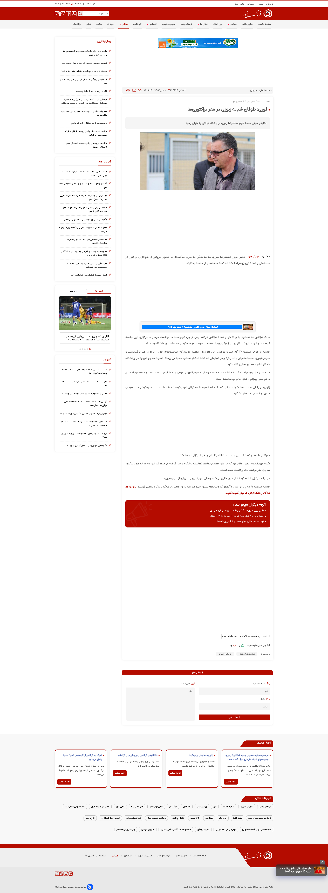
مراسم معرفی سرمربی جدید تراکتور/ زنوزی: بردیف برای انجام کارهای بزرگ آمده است (247, 757)
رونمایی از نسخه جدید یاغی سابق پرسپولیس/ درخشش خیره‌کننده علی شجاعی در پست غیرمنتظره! (83, 101)
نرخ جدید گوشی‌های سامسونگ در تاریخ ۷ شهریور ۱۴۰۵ (84, 435)
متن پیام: (185, 683)
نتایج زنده (240, 4)
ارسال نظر (234, 717)
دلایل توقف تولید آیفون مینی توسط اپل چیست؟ (84, 393)
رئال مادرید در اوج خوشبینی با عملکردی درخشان (85, 219)
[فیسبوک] (68, 13)
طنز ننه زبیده (137, 806)
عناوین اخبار (247, 24)
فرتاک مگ (77, 24)
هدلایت (209, 818)
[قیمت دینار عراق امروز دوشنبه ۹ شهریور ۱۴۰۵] (247, 327)
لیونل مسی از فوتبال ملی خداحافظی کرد (89, 275)
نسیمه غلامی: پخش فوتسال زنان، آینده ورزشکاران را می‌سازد (83, 229)
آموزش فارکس (147, 829)
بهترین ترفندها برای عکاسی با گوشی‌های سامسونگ (83, 413)
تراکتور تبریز (225, 654)
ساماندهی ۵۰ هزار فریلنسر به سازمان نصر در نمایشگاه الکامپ (87, 241)
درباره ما (269, 4)
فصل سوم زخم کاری (100, 806)
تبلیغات (251, 4)
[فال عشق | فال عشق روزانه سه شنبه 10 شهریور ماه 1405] (319, 870)
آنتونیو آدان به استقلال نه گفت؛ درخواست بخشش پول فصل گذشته (84, 173)
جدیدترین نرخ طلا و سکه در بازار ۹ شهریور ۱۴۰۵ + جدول (237, 515)
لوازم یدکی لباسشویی (226, 829)
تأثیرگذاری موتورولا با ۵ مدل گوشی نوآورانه (87, 445)
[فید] (74, 13)
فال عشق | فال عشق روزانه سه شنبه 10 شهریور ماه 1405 (295, 870)
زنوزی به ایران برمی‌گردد (201, 755)
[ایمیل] (134, 90)
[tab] (98, 291)
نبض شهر (120, 806)
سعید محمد (228, 806)
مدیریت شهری (169, 24)
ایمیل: (262, 698)
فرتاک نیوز (253, 256)
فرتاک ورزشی (265, 806)
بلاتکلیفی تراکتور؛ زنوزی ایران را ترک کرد (138, 755)
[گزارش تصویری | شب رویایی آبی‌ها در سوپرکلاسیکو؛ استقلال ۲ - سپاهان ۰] (85, 313)
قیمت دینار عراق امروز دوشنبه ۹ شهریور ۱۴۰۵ (192, 327)
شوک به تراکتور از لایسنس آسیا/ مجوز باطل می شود (82, 757)
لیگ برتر (173, 806)
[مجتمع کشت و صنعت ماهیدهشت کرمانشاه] (197, 43)
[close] (322, 862)
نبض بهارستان (156, 806)
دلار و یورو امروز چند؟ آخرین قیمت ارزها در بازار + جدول (236, 510)
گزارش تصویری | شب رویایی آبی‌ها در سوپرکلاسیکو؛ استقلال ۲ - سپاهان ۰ (87, 338)
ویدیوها (73, 291)
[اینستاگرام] (62, 13)
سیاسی (233, 24)
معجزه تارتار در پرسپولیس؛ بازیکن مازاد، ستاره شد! (84, 71)
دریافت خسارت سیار (156, 818)
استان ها (204, 24)
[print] (128, 90)
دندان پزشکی (178, 818)
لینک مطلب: (263, 636)
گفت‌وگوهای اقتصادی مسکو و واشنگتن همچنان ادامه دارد (83, 185)
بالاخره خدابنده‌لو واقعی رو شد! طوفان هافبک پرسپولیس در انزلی (86, 133)
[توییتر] (57, 13)
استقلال (186, 806)
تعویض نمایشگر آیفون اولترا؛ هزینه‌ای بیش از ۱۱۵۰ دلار (83, 383)
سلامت (99, 24)
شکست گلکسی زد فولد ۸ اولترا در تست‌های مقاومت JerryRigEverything (83, 371)
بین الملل (217, 24)
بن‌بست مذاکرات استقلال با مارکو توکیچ (89, 123)
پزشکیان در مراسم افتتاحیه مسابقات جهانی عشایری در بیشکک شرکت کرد (83, 197)
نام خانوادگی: (259, 683)
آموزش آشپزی (247, 806)
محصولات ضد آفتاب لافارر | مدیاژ (176, 829)
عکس (260, 4)
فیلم (88, 24)
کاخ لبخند (194, 818)
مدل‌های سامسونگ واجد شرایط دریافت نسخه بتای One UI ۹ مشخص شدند (83, 423)
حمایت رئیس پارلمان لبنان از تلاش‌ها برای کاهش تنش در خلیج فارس (85, 209)
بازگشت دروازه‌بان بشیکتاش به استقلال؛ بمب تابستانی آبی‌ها (86, 145)
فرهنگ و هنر (186, 24)
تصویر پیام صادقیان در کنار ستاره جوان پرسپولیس (84, 63)
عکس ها (99, 291)
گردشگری (137, 24)
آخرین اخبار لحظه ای (110, 818)
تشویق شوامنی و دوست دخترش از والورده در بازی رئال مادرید (84, 113)
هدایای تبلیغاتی (133, 818)
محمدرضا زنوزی (247, 654)
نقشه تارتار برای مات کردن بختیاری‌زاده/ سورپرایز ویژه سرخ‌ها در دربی (85, 53)
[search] (80, 13)
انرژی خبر (90, 818)
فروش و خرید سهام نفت (259, 818)
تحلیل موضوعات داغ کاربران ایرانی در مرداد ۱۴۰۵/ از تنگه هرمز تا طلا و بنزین (84, 253)
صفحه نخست (264, 24)
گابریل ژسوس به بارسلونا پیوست (91, 91)
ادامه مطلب (231, 781)
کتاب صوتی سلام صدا (75, 806)
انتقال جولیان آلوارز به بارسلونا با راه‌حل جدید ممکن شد (83, 81)
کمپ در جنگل (203, 829)
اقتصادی (153, 24)
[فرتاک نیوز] (257, 18)
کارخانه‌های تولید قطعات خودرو (256, 829)
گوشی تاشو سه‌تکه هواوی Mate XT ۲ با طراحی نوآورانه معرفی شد (85, 403)
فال (214, 806)
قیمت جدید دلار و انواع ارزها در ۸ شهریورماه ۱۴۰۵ (240, 521)
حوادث (110, 24)
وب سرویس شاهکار (126, 829)
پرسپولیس (202, 806)
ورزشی (124, 24)
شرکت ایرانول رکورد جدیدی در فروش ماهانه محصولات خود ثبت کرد (87, 265)
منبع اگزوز (237, 818)
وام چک (222, 818)
